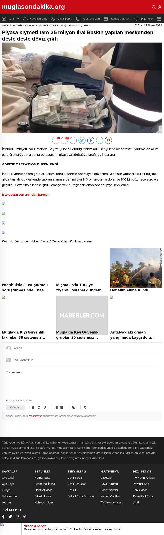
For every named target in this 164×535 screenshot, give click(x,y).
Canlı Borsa (64, 18)
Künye (6, 490)
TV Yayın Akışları (111, 502)
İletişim (6, 502)
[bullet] (62, 407)
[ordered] (56, 407)
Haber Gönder (109, 490)
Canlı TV (13, 18)
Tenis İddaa (140, 490)
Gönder (15, 407)
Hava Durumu (38, 18)
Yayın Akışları (91, 18)
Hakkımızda (9, 496)
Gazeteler (106, 477)
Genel (87, 25)
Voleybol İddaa (44, 502)
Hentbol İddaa (43, 490)
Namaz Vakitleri (120, 18)
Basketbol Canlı (143, 496)
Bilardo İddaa (43, 496)
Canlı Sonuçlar (77, 484)
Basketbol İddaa (45, 484)
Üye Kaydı (8, 484)
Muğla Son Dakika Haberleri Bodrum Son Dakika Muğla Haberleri (41, 25)
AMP (136, 502)
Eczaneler (146, 18)
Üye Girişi (8, 477)
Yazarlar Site (141, 484)
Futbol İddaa (42, 477)
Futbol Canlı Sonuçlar (81, 496)
